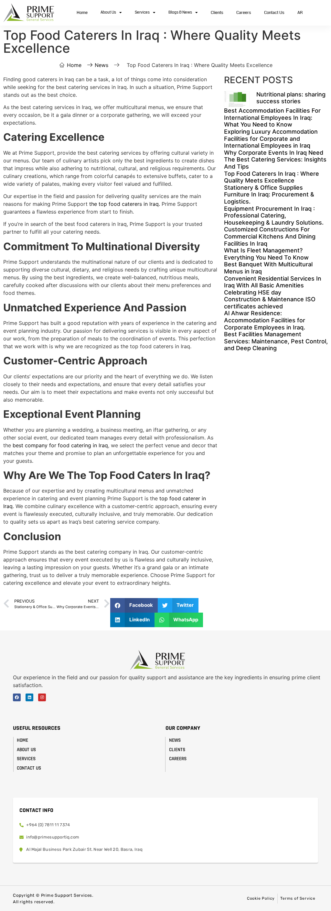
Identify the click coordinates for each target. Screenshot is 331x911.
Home (82, 13)
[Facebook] (17, 697)
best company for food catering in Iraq (60, 445)
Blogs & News (180, 12)
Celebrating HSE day (252, 292)
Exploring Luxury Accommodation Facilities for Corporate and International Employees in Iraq (271, 138)
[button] (134, 605)
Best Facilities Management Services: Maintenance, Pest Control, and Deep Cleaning (276, 341)
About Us (108, 12)
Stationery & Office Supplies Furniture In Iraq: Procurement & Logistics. (269, 194)
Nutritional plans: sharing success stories (291, 98)
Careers (243, 13)
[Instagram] (42, 697)
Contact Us (274, 13)
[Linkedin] (29, 697)
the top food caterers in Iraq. (124, 204)
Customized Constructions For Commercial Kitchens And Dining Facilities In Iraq (269, 236)
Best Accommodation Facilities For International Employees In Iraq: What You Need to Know (272, 117)
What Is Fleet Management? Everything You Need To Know (266, 254)
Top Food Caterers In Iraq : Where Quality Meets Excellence (271, 177)
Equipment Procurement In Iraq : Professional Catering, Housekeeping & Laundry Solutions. (274, 215)
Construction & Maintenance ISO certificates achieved (269, 303)
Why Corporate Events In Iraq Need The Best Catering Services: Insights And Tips (275, 159)
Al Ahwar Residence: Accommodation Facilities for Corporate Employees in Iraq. (264, 320)
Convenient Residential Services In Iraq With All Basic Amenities (272, 282)
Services (142, 12)
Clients (217, 13)
